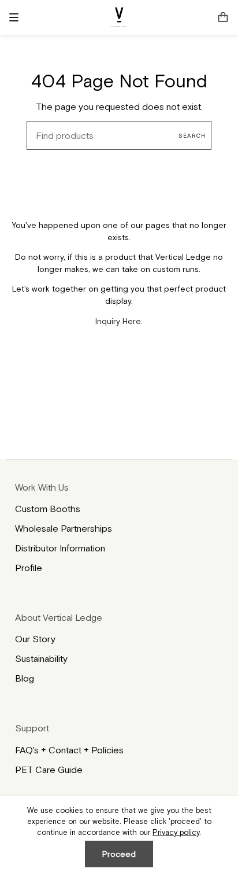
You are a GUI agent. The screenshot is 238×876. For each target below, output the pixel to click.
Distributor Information (60, 548)
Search (192, 135)
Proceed (119, 854)
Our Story (35, 639)
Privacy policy (176, 832)
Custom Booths (47, 508)
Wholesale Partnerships (63, 528)
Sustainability (41, 658)
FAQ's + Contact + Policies (69, 750)
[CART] (223, 17)
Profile (28, 567)
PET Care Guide (49, 769)
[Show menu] (18, 17)
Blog (24, 678)
